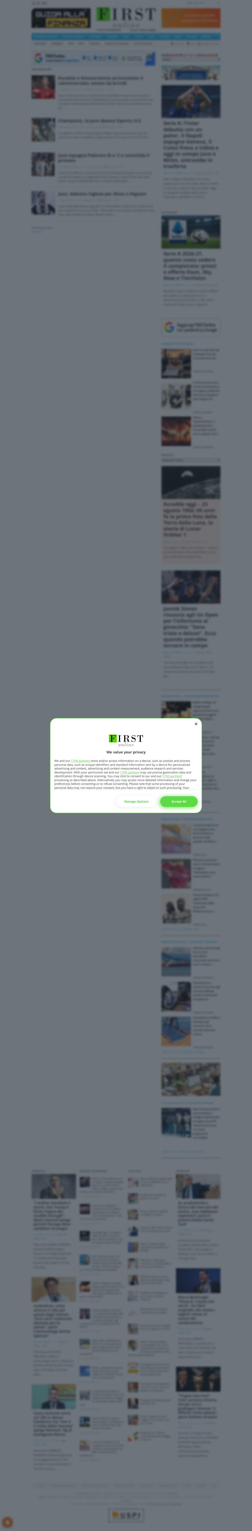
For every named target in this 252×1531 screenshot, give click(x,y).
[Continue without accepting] (196, 726)
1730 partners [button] (80, 761)
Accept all (178, 801)
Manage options (136, 801)
